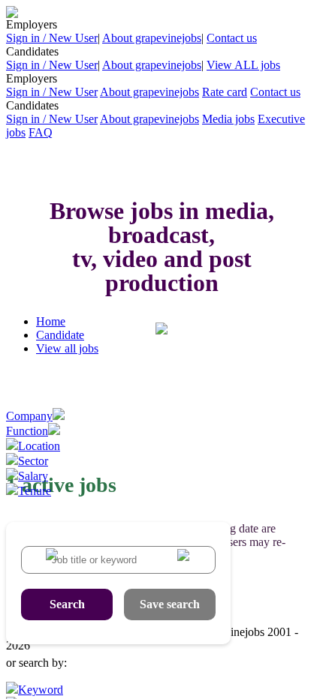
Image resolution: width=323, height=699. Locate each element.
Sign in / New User (52, 38)
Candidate (60, 334)
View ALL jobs (243, 64)
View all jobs (67, 348)
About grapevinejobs (151, 38)
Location (39, 446)
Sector (33, 460)
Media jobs (228, 118)
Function (27, 430)
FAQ (41, 132)
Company (29, 416)
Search (67, 604)
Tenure (34, 490)
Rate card (224, 92)
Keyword (40, 689)
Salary (33, 476)
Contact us (232, 38)
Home (50, 321)
